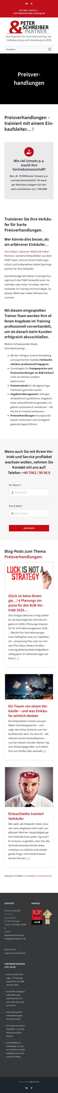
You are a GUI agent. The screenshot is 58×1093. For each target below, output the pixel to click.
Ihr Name (15, 485)
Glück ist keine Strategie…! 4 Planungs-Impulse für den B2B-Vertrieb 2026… (26, 603)
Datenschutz (10, 949)
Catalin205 (31, 875)
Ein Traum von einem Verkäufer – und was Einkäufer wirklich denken (28, 711)
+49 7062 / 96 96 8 (36, 472)
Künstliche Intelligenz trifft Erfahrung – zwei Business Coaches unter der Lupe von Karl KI (15, 998)
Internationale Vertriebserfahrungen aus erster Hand (14, 1015)
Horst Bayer (11, 251)
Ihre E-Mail (16, 506)
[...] (17, 658)
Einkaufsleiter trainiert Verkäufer (26, 816)
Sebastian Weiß (27, 251)
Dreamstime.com (44, 875)
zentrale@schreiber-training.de (29, 13)
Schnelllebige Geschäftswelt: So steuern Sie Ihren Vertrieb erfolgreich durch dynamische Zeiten (15, 1049)
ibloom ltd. (34, 1081)
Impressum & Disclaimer (15, 953)
